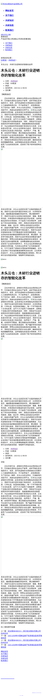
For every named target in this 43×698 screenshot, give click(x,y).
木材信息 (9, 25)
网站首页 (9, 10)
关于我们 (9, 15)
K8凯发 (4, 60)
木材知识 (9, 20)
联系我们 (9, 30)
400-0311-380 (6, 34)
